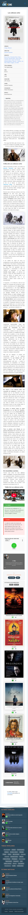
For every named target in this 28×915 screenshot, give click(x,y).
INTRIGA (11, 584)
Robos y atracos (7, 863)
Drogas (4, 854)
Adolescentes (20, 865)
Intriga (5, 48)
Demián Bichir (12, 58)
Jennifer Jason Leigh (9, 59)
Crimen (9, 854)
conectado (9, 793)
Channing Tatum (14, 57)
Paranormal (23, 854)
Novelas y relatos (14, 852)
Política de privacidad (19, 911)
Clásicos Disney (6, 858)
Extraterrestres (20, 849)
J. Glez (14, 560)
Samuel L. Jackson (16, 61)
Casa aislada (11, 577)
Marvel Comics (16, 854)
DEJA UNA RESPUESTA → (17, 783)
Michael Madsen (8, 61)
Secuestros (16, 861)
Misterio (21, 856)
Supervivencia (9, 861)
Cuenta (6, 911)
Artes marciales (22, 858)
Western (10, 48)
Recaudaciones (8, 865)
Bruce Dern (7, 57)
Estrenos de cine (14, 856)
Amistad (13, 849)
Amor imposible (7, 849)
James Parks (18, 58)
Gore (21, 861)
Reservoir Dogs (8, 184)
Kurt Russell (17, 59)
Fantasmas (7, 856)
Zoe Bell (17, 62)
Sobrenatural (21, 863)
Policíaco (6, 852)
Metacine (15, 863)
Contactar (11, 911)
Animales (21, 852)
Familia (13, 865)
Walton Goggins (10, 62)
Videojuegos (14, 858)
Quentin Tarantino (8, 52)
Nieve (18, 577)
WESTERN (16, 584)
